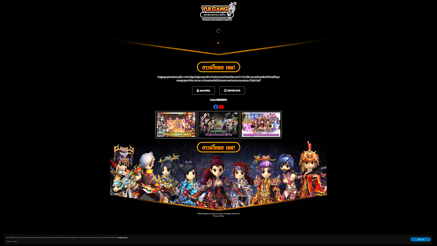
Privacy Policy (218, 216)
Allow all (420, 239)
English (14, 241)
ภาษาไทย (8, 241)
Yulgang (161, 77)
